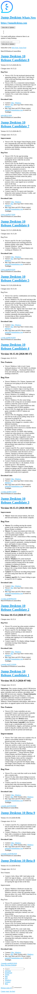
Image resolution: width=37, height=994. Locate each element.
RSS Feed (15, 48)
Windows (18, 103)
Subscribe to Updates (8, 27)
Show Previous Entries (8, 965)
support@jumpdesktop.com (14, 110)
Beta (6, 984)
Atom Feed (22, 48)
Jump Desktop (18, 17)
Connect (7, 982)
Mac (12, 103)
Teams (7, 974)
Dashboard (8, 973)
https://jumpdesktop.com (14, 23)
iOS (6, 978)
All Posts (8, 971)
